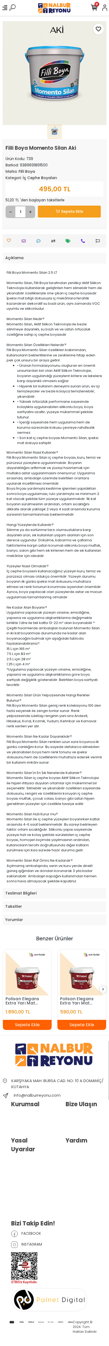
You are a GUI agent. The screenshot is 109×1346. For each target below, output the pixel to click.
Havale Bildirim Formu (84, 1151)
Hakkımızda (21, 1115)
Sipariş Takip (76, 1159)
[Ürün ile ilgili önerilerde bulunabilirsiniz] (99, 241)
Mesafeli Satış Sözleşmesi (23, 1195)
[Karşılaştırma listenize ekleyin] (54, 241)
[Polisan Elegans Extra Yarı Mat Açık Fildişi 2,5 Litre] (81, 973)
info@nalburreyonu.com (37, 1095)
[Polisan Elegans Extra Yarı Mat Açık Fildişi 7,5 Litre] (27, 973)
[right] (103, 989)
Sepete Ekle (72, 211)
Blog (15, 1123)
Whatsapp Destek (81, 1123)
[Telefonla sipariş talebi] (84, 241)
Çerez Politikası (24, 1206)
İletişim (72, 1115)
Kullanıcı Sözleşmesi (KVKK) (28, 1164)
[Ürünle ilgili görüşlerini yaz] (39, 241)
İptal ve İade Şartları (28, 1183)
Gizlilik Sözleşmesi (26, 1175)
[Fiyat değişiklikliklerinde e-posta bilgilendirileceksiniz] (69, 241)
